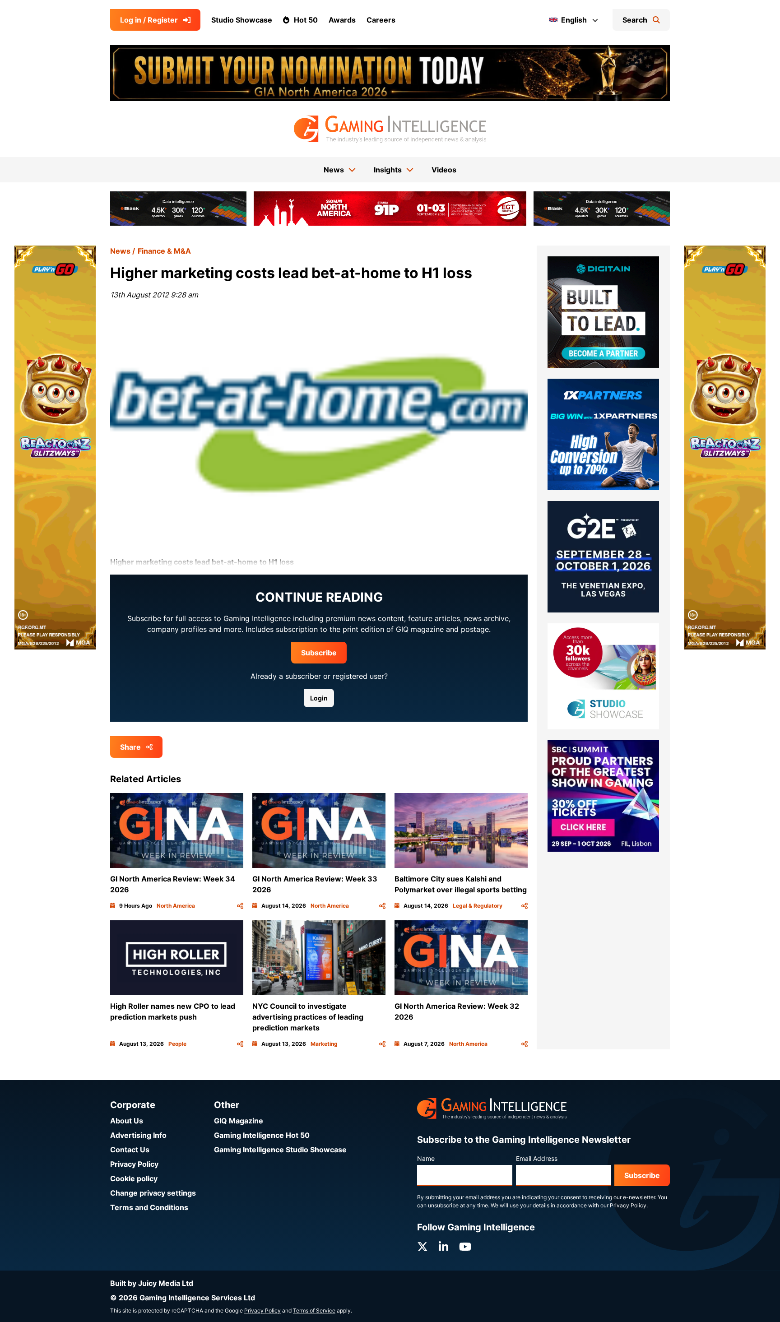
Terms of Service (314, 1310)
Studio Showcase (241, 19)
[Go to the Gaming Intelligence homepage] (390, 129)
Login (319, 698)
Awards (342, 19)
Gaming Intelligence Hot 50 (262, 1135)
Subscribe (319, 652)
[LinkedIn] (443, 1246)
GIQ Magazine (238, 1120)
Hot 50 (306, 19)
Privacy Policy (134, 1164)
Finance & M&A (164, 250)
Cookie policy (134, 1178)
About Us (126, 1120)
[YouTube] (465, 1246)
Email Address (536, 1158)
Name (426, 1158)
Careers (381, 19)
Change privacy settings (153, 1192)
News (120, 250)
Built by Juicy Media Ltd (151, 1283)
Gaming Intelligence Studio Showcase (280, 1149)
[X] (422, 1246)
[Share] (240, 905)
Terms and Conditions (149, 1207)
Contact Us (129, 1149)
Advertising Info (138, 1135)
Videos (444, 169)
